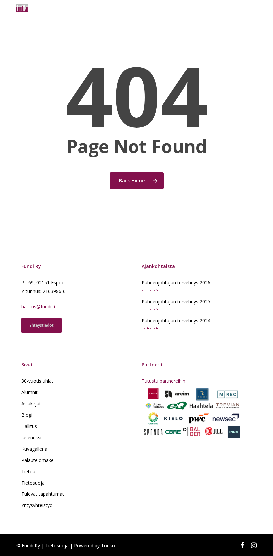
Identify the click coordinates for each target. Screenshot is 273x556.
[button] (253, 8)
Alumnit (29, 392)
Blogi (26, 415)
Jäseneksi (31, 437)
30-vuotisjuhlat (37, 381)
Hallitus (29, 426)
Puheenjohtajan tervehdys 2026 (176, 282)
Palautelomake (37, 460)
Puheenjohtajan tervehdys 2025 (176, 301)
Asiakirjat (31, 403)
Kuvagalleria (34, 449)
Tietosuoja (33, 483)
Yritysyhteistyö (37, 505)
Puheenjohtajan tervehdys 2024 (176, 320)
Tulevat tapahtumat (42, 494)
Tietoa (28, 471)
